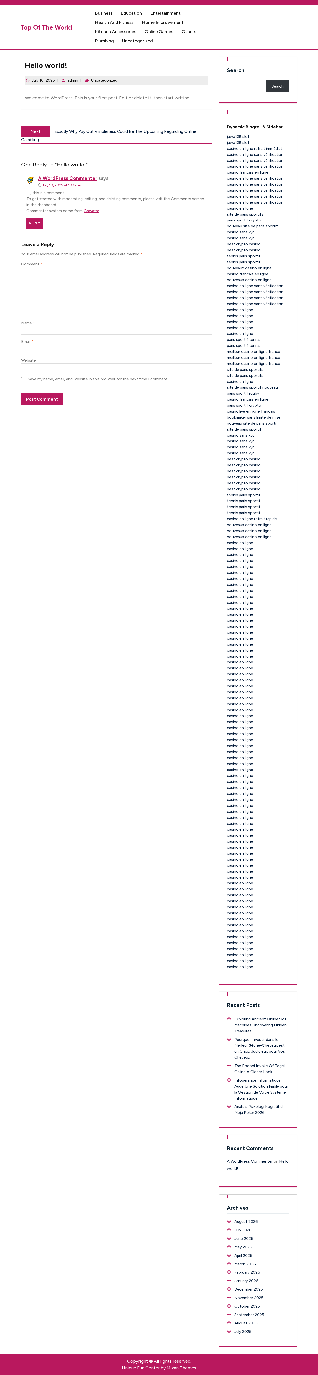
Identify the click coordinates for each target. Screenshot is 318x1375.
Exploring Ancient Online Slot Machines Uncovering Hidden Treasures (260, 1025)
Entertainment (165, 13)
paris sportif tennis (243, 339)
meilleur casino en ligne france (253, 351)
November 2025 (248, 1297)
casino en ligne (240, 208)
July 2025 (242, 1331)
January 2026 (246, 1280)
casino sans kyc (241, 232)
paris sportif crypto (244, 220)
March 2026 (245, 1264)
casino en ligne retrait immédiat (254, 148)
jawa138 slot (238, 136)
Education (131, 13)
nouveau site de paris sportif (252, 226)
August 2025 (246, 1323)
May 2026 (243, 1247)
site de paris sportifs (245, 214)
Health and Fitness (114, 22)
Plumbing (104, 41)
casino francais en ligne (247, 172)
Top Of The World (46, 27)
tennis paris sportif (243, 256)
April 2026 (243, 1255)
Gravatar (91, 210)
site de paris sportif (244, 429)
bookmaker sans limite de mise (253, 417)
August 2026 (246, 1221)
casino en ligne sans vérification (255, 154)
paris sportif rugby (243, 393)
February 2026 (247, 1272)
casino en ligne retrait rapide (252, 518)
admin (73, 80)
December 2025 (248, 1289)
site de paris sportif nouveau (252, 387)
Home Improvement (163, 22)
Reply (34, 223)
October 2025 (247, 1306)
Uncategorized (137, 41)
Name (28, 323)
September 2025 (249, 1314)
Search (235, 70)
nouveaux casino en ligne (249, 268)
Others (189, 31)
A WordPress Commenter (67, 178)
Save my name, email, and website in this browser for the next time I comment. (98, 379)
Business (103, 13)
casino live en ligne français (251, 411)
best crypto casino (244, 244)
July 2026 (243, 1230)
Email (27, 341)
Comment (31, 264)
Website (28, 360)
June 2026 (243, 1238)
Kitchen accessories (115, 31)
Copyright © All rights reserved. (159, 1361)
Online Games (159, 31)
